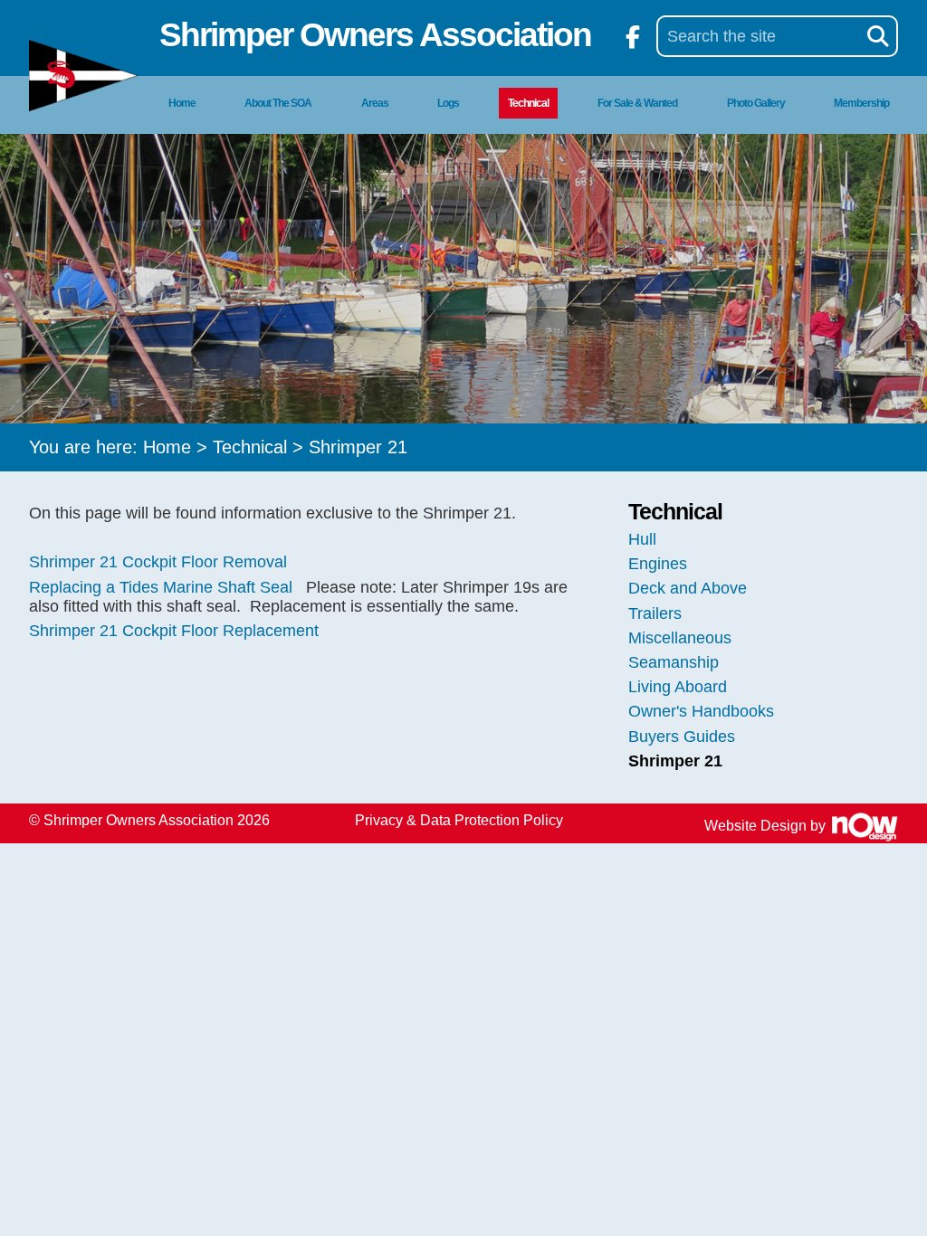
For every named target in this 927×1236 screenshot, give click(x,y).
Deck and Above (687, 588)
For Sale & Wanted (637, 103)
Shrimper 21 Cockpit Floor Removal (158, 562)
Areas (374, 103)
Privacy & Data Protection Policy (459, 820)
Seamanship (673, 662)
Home (182, 103)
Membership (861, 103)
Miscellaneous (679, 638)
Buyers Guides (681, 736)
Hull (642, 539)
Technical (528, 103)
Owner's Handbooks (701, 711)
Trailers (655, 613)
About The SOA (277, 103)
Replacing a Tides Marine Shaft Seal (160, 587)
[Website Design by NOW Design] (863, 825)
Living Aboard (677, 687)
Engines (657, 564)
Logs (448, 103)
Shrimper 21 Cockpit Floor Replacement (174, 631)
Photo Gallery (756, 103)
